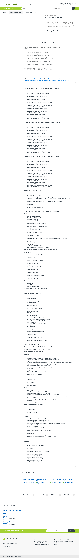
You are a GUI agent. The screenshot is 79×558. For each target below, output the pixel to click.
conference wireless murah (52, 78)
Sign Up (71, 530)
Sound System (30, 4)
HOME (23, 4)
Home (4, 12)
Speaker (38, 4)
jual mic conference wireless (54, 80)
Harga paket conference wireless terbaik (39, 80)
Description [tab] (44, 42)
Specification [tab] (53, 42)
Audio (51, 4)
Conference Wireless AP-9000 (16, 12)
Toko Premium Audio (8, 556)
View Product (33, 495)
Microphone (45, 4)
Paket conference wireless (65, 80)
